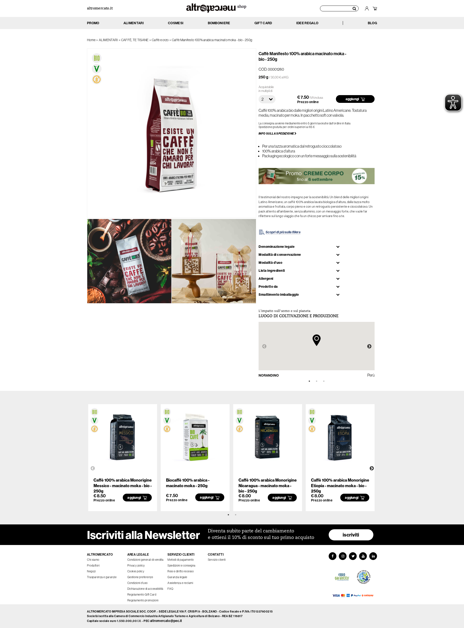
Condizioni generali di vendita (145, 559)
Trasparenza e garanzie (101, 577)
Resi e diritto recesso (180, 571)
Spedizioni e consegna (181, 565)
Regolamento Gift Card (141, 594)
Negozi (91, 571)
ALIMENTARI (108, 40)
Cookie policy (136, 571)
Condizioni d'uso (137, 583)
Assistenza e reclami (180, 583)
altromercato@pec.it (166, 621)
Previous (264, 346)
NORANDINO (269, 375)
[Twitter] (353, 556)
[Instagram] (343, 556)
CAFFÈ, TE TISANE (135, 40)
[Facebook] (332, 556)
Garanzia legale (177, 577)
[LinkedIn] (373, 556)
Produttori (93, 565)
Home (91, 40)
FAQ (170, 588)
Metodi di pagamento (180, 559)
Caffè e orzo (160, 40)
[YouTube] (363, 556)
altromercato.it (100, 8)
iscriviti (351, 535)
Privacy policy (136, 565)
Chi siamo (93, 559)
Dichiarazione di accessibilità (145, 588)
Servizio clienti (217, 559)
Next (369, 346)
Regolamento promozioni (143, 600)
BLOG (372, 23)
